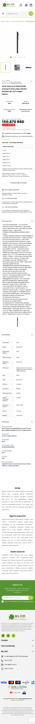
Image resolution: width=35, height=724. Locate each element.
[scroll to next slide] (11, 57)
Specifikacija (6, 335)
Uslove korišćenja (28, 601)
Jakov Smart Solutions (17, 700)
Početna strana (5, 21)
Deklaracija (5, 422)
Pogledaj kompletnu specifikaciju (25, 110)
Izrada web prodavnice (25, 698)
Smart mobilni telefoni (17, 21)
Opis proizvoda (6, 221)
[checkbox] (3, 601)
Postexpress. (6, 139)
